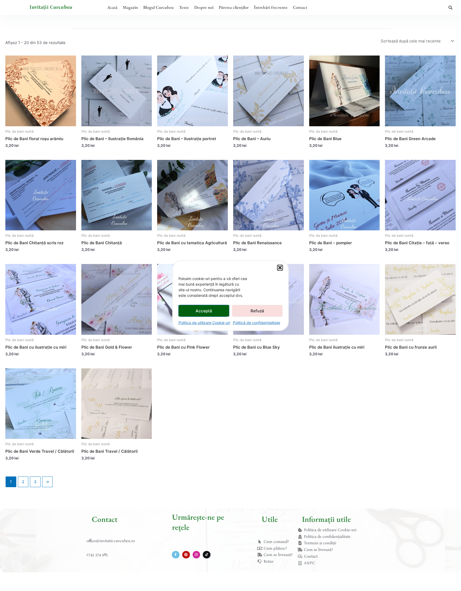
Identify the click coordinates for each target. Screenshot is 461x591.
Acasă (112, 7)
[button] (280, 267)
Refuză (257, 310)
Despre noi (203, 7)
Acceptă (204, 310)
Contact (300, 7)
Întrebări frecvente (271, 7)
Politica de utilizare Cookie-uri (204, 322)
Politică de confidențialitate (256, 322)
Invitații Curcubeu (51, 7)
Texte (184, 7)
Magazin (130, 7)
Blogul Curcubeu (158, 7)
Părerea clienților (234, 7)
